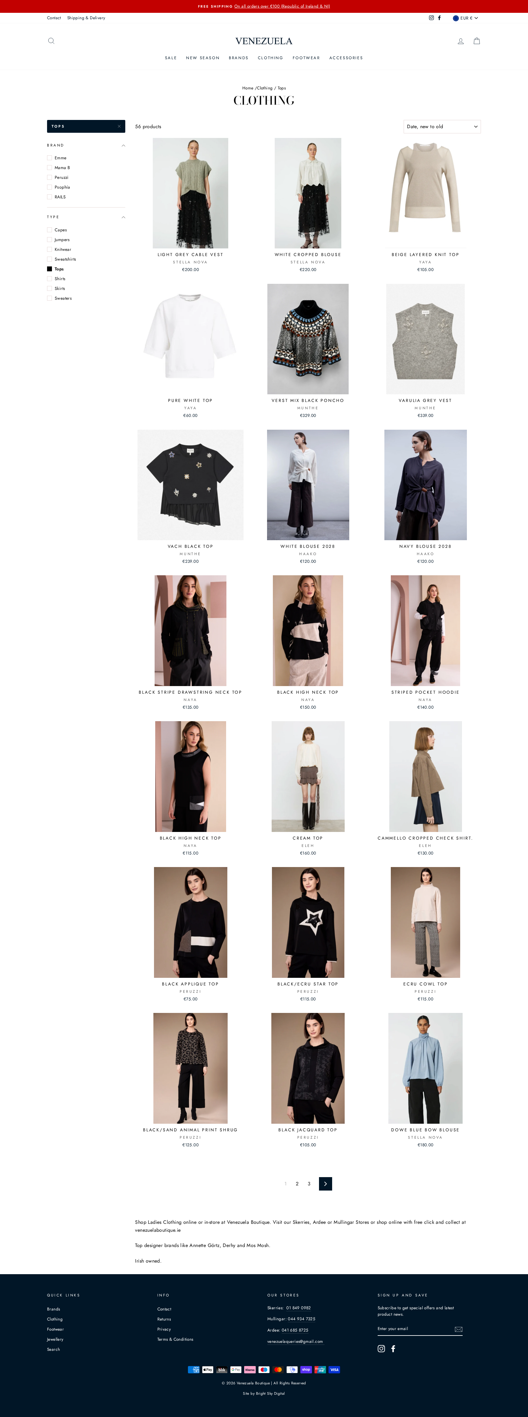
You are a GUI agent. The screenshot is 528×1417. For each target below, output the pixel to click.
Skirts (60, 288)
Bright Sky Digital (270, 1393)
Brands (239, 58)
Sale (171, 58)
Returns (164, 1319)
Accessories (346, 58)
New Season (203, 58)
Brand (55, 145)
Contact (54, 18)
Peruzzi (62, 177)
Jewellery (55, 1339)
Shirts (60, 279)
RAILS (60, 197)
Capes (61, 230)
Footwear (306, 58)
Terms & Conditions (175, 1339)
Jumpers (62, 240)
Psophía (62, 187)
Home (248, 88)
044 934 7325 (301, 1319)
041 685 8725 (295, 1330)
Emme (61, 158)
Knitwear (63, 249)
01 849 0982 (298, 1308)
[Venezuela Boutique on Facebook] (393, 1348)
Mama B (62, 167)
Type (53, 217)
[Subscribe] (459, 1329)
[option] (264, 6)
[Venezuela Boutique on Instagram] (381, 1348)
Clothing (271, 58)
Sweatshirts (65, 259)
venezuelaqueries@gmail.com (295, 1341)
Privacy (164, 1329)
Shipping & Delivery (86, 18)
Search (53, 1349)
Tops (58, 126)
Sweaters (63, 298)
